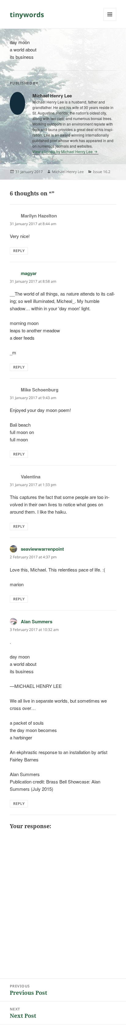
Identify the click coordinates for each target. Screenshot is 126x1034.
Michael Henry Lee (68, 171)
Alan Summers (36, 621)
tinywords (27, 14)
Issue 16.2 (101, 171)
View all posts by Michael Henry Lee (63, 151)
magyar (29, 273)
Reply (18, 250)
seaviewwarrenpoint (42, 548)
